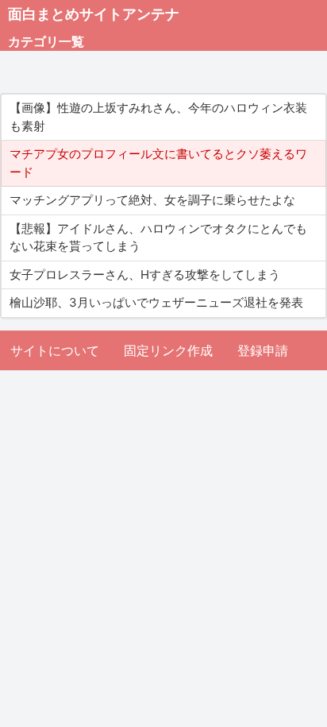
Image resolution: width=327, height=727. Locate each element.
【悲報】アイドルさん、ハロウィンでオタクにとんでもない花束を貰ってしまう (158, 237)
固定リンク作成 (168, 350)
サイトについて (54, 350)
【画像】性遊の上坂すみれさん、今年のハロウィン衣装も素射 (158, 116)
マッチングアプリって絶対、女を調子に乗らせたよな (152, 199)
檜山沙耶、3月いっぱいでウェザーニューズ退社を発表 (156, 302)
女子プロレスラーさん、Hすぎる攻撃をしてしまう (145, 274)
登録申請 (262, 350)
